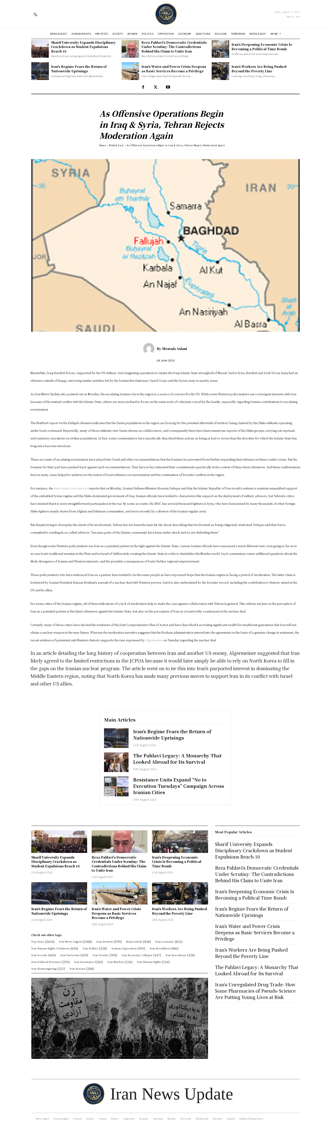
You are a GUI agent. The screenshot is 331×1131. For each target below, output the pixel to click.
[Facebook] (143, 87)
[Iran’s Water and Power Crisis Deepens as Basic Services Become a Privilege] (130, 71)
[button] (35, 14)
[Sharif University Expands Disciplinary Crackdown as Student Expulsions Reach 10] (40, 49)
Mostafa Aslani (174, 348)
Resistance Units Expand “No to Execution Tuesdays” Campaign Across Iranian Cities (178, 785)
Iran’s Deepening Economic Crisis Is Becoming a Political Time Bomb (261, 46)
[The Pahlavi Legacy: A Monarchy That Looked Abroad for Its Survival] (116, 762)
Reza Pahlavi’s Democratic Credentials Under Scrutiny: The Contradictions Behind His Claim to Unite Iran (174, 46)
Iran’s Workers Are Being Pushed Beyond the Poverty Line (258, 68)
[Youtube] (168, 87)
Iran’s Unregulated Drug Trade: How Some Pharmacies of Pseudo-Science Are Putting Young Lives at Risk (255, 990)
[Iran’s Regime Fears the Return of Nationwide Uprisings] (40, 71)
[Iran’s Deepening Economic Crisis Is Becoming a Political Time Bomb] (220, 49)
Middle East (116, 145)
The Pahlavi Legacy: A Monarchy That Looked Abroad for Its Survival (177, 758)
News (102, 145)
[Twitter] (155, 87)
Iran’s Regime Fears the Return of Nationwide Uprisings (79, 68)
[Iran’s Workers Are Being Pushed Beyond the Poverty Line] (220, 71)
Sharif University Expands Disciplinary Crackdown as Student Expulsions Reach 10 (83, 46)
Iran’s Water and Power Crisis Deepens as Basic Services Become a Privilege (173, 68)
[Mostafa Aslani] (150, 348)
